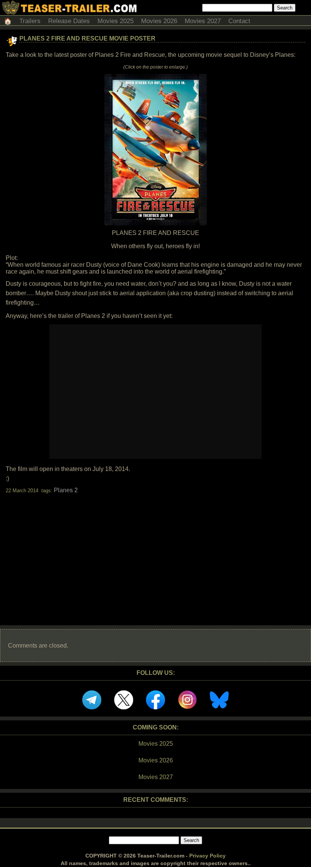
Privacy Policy (207, 856)
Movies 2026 (159, 21)
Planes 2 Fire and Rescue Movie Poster (87, 38)
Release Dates (69, 21)
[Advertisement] (155, 553)
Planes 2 (66, 490)
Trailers (30, 21)
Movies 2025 (115, 21)
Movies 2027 (203, 21)
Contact (239, 21)
